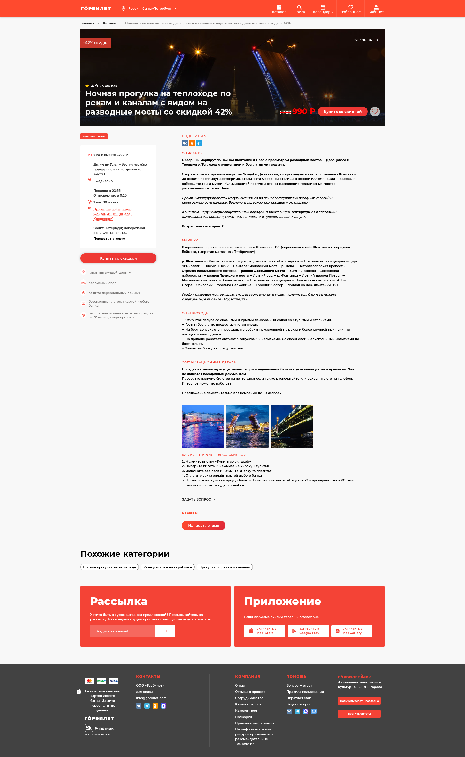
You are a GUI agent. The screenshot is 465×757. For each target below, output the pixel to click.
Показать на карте (109, 238)
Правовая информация (254, 723)
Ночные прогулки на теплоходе (109, 567)
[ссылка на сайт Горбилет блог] (362, 677)
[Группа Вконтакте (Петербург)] (138, 706)
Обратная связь (300, 698)
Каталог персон (248, 704)
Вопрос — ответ (299, 685)
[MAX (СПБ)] (163, 706)
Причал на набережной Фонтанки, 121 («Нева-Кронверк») (113, 214)
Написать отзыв (203, 525)
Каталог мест (246, 710)
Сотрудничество (249, 698)
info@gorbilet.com (151, 698)
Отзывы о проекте (250, 691)
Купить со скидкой (343, 111)
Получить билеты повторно (359, 701)
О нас (240, 685)
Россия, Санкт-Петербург (149, 8)
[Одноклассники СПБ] (155, 706)
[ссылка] (97, 8)
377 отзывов (108, 86)
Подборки (243, 717)
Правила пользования (305, 691)
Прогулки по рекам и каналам (224, 567)
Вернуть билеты (359, 713)
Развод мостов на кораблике (167, 567)
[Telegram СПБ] (147, 706)
